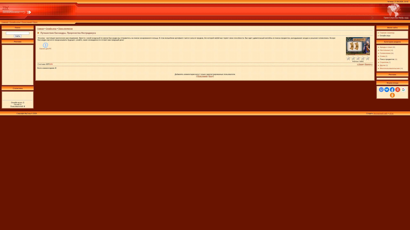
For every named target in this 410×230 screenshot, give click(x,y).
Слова (382, 56)
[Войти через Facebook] (392, 89)
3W (5, 7)
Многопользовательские (390, 68)
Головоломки (385, 53)
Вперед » (368, 64)
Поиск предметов (65, 29)
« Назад (360, 64)
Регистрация (27, 22)
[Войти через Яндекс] (397, 89)
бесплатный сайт (380, 113)
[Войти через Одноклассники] (392, 95)
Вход (35, 22)
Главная (5, 22)
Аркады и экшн (386, 47)
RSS (406, 18)
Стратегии (384, 62)
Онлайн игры (15, 22)
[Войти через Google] (403, 89)
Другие (382, 65)
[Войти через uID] (381, 89)
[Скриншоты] (358, 46)
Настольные (385, 50)
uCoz (391, 113)
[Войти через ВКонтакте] (386, 89)
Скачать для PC (45, 49)
